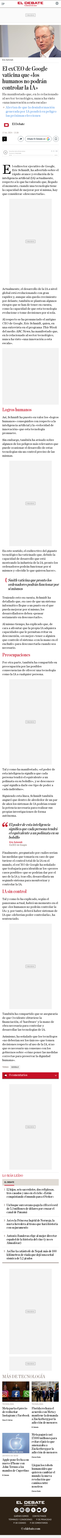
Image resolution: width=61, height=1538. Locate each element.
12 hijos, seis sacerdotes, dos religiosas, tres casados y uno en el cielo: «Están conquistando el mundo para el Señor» (30, 1193)
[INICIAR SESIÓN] (57, 4)
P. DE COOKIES (19, 1523)
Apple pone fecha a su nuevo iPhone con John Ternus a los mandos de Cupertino (15, 1465)
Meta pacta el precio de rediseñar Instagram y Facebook (15, 1412)
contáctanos (39, 1516)
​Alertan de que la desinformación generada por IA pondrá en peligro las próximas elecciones (31, 111)
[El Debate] (30, 3)
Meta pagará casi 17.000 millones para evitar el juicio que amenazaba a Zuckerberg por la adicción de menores (44, 1443)
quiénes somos (21, 1516)
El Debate (18, 124)
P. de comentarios (39, 1523)
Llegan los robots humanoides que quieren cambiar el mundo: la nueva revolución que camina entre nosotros (43, 1476)
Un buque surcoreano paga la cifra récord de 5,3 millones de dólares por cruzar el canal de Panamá (32, 1209)
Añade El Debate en (36, 139)
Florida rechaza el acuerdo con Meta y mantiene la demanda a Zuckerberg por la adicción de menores (45, 1415)
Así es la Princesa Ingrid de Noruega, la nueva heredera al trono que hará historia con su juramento (32, 1224)
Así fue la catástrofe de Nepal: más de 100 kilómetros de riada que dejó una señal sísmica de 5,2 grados (31, 1255)
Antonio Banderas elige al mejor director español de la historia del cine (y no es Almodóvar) (32, 1239)
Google (15, 1067)
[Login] (57, 4)
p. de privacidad (43, 1519)
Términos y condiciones (20, 1519)
